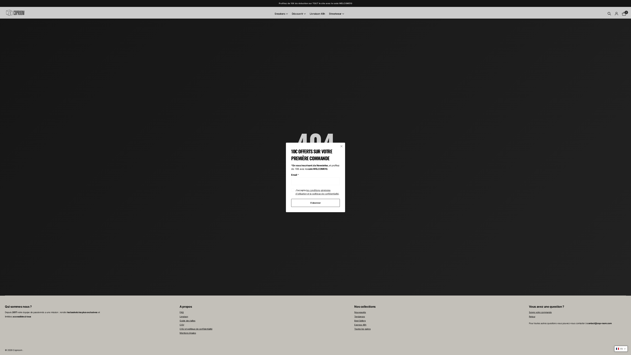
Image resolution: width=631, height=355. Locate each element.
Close (341, 146)
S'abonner (315, 202)
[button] (621, 349)
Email (295, 174)
